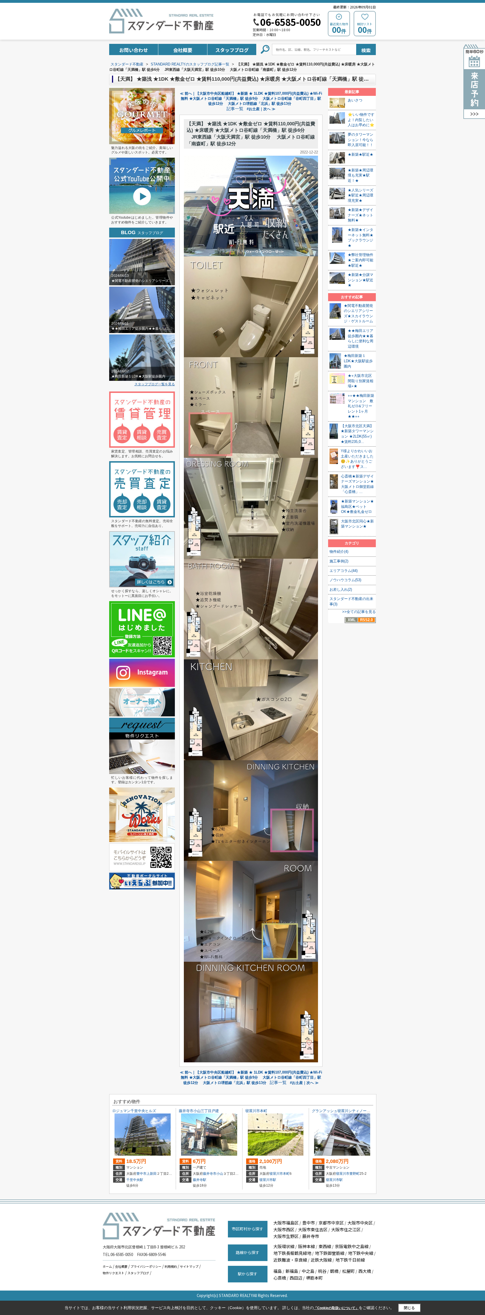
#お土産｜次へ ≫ (261, 109)
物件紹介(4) (339, 551)
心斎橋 (279, 1278)
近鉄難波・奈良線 (290, 1260)
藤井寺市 (209, 1174)
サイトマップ (189, 1266)
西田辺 (296, 1278)
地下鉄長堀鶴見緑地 (292, 1253)
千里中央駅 (134, 1180)
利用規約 (170, 1266)
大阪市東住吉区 (313, 1229)
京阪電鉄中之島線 (352, 1246)
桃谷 (322, 1271)
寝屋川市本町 (256, 1111)
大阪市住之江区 (346, 1229)
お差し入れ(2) (341, 589)
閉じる (409, 1308)
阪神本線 (306, 1246)
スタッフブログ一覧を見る (154, 384)
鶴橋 (334, 1271)
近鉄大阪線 (321, 1260)
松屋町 (348, 1271)
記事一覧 (235, 109)
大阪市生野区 (286, 1236)
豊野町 (354, 1174)
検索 (366, 50)
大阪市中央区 (360, 1223)
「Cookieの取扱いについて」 (336, 1308)
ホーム (107, 1266)
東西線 (325, 1246)
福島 (277, 1271)
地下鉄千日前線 (350, 1260)
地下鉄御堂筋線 (329, 1253)
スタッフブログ (232, 49)
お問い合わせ (133, 49)
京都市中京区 (331, 1223)
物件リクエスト (113, 1273)
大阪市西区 (283, 1229)
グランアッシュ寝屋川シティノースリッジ (346, 1111)
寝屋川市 (276, 1174)
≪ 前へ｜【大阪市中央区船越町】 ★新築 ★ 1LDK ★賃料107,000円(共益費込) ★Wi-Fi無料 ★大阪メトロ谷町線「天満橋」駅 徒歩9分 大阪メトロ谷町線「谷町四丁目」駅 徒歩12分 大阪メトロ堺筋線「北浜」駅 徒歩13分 (251, 98)
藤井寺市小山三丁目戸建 (199, 1111)
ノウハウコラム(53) (345, 580)
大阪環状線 (283, 1246)
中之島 (308, 1271)
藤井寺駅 (199, 1180)
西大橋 (364, 1271)
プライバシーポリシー (146, 1266)
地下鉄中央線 (360, 1253)
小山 (219, 1174)
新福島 (291, 1271)
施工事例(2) (339, 561)
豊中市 (141, 1174)
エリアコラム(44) (344, 571)
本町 (286, 1174)
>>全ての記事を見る (359, 612)
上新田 (152, 1174)
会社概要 (182, 49)
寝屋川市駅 (267, 1180)
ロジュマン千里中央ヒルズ (134, 1111)
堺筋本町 (314, 1278)
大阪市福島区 (286, 1223)
